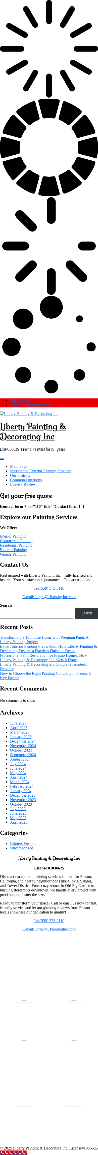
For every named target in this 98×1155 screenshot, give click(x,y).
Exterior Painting (13, 550)
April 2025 (18, 728)
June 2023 (18, 813)
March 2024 (19, 782)
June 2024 (18, 768)
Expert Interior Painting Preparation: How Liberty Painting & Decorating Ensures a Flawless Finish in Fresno (48, 648)
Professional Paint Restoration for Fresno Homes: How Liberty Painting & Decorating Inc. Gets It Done (43, 657)
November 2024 (23, 746)
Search (6, 605)
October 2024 (21, 750)
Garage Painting (13, 554)
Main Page (18, 466)
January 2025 (20, 737)
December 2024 (22, 741)
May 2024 (18, 773)
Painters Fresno (22, 843)
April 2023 (18, 822)
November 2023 (23, 800)
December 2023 (22, 795)
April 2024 (18, 777)
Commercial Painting (16, 541)
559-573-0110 (21, 400)
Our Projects (20, 475)
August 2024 (20, 759)
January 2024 (20, 791)
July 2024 (18, 764)
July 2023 (18, 809)
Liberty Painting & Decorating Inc (33, 431)
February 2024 (21, 786)
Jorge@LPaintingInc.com (30, 405)
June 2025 (18, 723)
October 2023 (21, 804)
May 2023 (18, 818)
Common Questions (26, 480)
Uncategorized (21, 848)
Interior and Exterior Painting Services (40, 471)
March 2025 (19, 732)
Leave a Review (23, 484)
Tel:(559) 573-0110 (49, 588)
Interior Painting (13, 536)
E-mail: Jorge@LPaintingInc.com (49, 597)
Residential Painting (16, 545)
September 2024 (23, 755)
